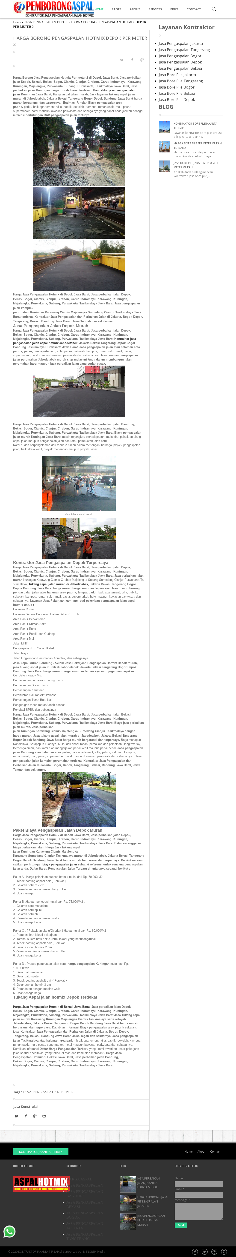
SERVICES (155, 9)
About (201, 1152)
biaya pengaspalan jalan (59, 864)
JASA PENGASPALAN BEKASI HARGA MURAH (151, 1220)
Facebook (195, 1252)
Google (214, 1252)
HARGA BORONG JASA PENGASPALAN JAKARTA (152, 1201)
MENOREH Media (94, 1252)
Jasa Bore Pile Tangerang (181, 80)
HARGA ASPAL (79, 1179)
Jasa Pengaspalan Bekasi (180, 68)
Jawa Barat (81, 1006)
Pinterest (224, 1252)
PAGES (116, 9)
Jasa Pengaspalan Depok (180, 62)
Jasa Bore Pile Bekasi (177, 93)
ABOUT (135, 9)
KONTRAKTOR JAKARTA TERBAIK (40, 1152)
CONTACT (194, 9)
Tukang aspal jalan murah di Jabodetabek (58, 584)
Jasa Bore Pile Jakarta (177, 74)
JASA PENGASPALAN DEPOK (46, 22)
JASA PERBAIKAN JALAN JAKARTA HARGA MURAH (148, 1182)
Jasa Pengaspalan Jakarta (181, 43)
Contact (215, 1152)
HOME (98, 9)
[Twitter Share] (122, 60)
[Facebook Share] (132, 59)
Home (17, 22)
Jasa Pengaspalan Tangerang (184, 49)
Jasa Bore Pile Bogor (177, 87)
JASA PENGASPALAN (84, 1185)
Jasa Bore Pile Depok (177, 99)
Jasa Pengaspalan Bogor (180, 55)
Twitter (205, 1252)
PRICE (174, 9)
